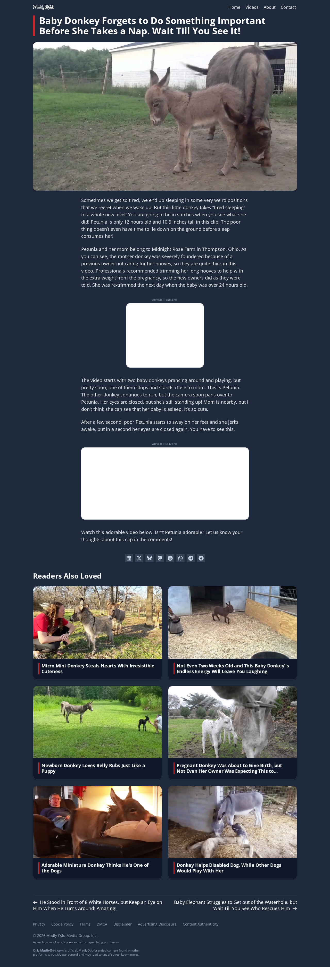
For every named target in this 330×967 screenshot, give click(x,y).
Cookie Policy (62, 924)
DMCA (102, 924)
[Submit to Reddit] (170, 558)
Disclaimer (122, 924)
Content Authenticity (200, 924)
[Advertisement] (165, 335)
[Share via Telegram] (191, 558)
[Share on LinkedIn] (129, 558)
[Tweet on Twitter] (139, 558)
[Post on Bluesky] (149, 558)
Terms (85, 924)
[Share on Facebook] (201, 558)
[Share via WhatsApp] (180, 558)
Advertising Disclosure (157, 924)
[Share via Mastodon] (160, 558)
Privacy (39, 924)
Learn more (129, 954)
